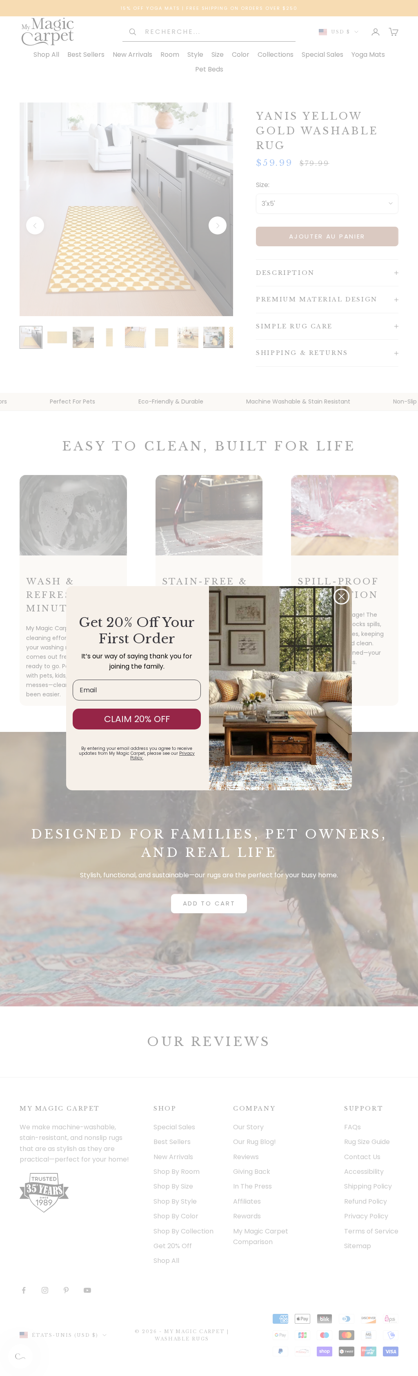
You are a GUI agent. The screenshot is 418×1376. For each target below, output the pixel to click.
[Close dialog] (341, 596)
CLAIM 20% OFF (137, 719)
